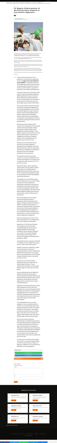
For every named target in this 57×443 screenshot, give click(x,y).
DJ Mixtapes (21, 2)
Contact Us (34, 2)
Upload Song (40, 2)
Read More (14, 400)
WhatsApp (22, 19)
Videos (14, 2)
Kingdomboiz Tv (28, 2)
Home (8, 2)
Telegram (26, 19)
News (17, 2)
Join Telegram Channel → (28, 355)
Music (11, 2)
